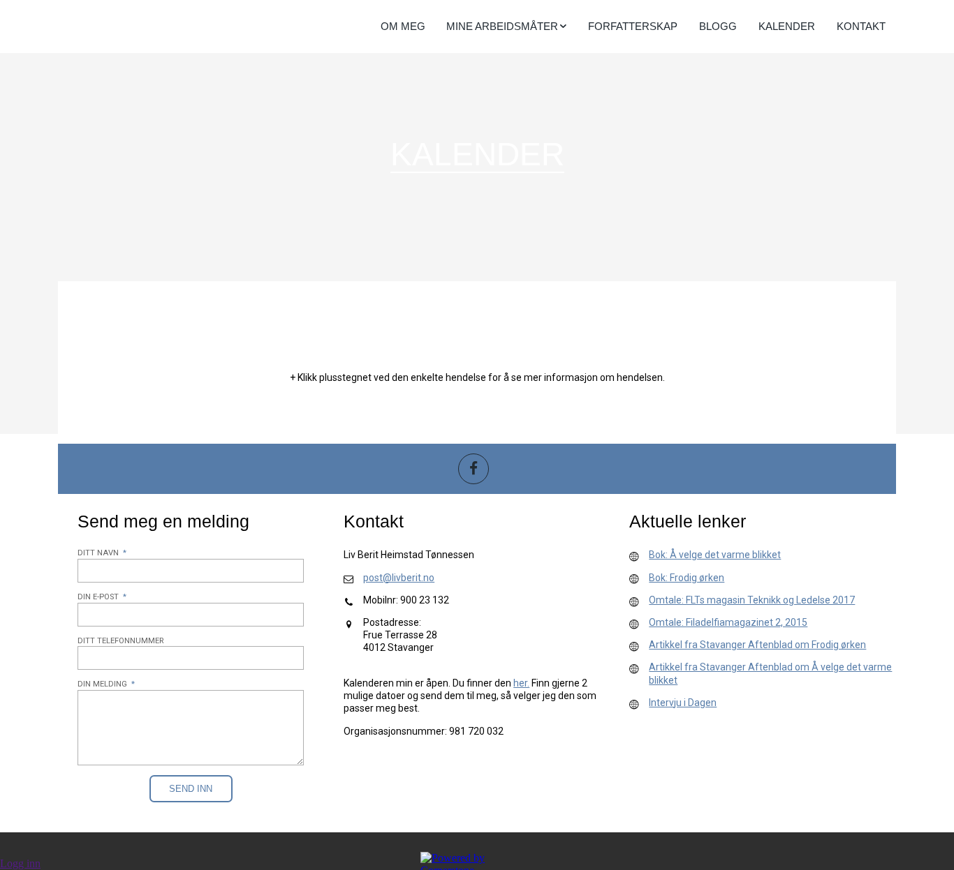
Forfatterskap (632, 26)
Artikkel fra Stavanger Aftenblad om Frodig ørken (757, 644)
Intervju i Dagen (683, 702)
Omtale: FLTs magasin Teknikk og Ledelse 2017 (752, 600)
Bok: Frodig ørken (686, 577)
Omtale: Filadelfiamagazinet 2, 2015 (728, 622)
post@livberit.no (398, 577)
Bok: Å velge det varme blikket (715, 554)
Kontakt (861, 26)
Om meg (403, 26)
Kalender (786, 26)
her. (521, 683)
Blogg (718, 26)
